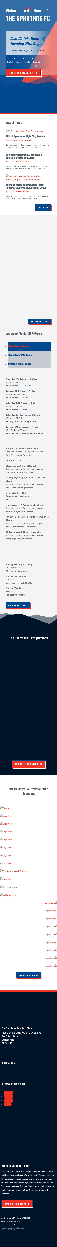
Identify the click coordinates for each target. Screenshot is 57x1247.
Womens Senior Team (19, 363)
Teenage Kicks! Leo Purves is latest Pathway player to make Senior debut (26, 186)
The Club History (40, 321)
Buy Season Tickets (17, 1203)
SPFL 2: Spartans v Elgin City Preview (25, 136)
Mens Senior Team (18, 346)
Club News (43, 207)
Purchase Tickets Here (23, 72)
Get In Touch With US (28, 764)
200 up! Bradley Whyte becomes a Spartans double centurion (24, 156)
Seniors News (24, 140)
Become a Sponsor (28, 975)
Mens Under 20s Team (20, 355)
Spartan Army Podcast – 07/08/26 (26, 97)
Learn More (9, 670)
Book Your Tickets (18, 605)
